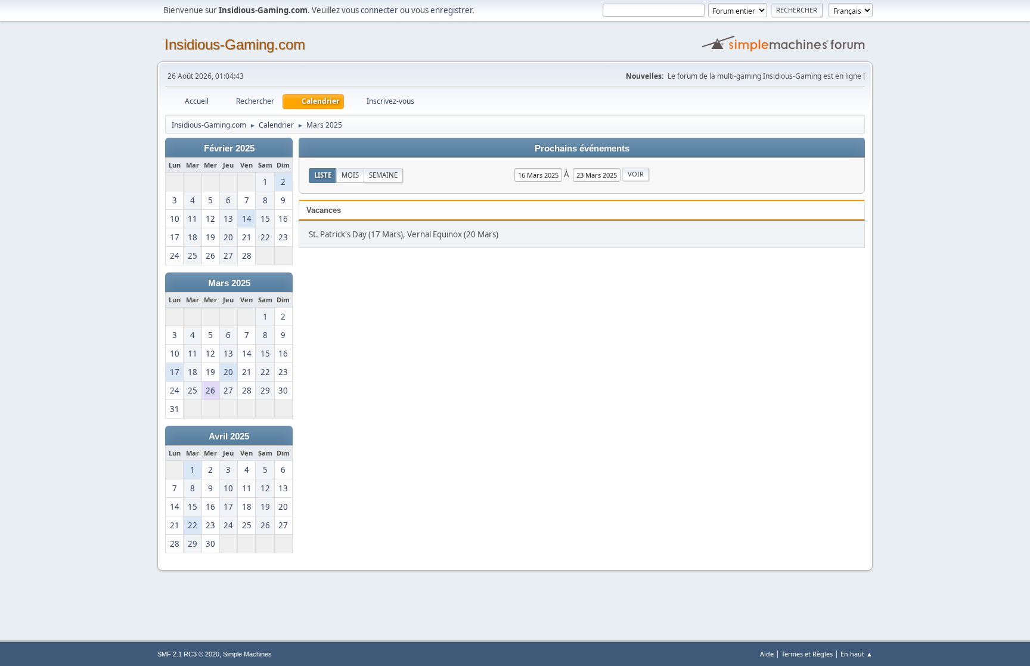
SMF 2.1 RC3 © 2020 (188, 654)
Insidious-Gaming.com (235, 44)
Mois (350, 175)
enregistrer (451, 10)
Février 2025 (229, 148)
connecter (379, 10)
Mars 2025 (229, 283)
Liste (322, 175)
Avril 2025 (229, 436)
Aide (767, 653)
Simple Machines (247, 654)
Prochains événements (582, 148)
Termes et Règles (807, 653)
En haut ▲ (856, 653)
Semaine (383, 175)
